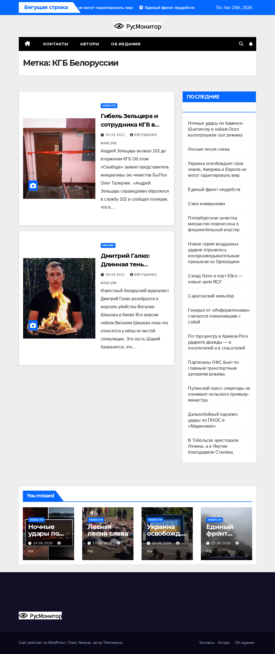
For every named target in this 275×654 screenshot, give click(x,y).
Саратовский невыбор (211, 296)
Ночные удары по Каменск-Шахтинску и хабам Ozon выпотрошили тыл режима (216, 129)
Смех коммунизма (206, 203)
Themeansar (112, 643)
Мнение (108, 245)
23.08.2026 (103, 543)
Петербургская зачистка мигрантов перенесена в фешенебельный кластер (214, 224)
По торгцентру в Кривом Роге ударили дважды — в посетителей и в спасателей (218, 342)
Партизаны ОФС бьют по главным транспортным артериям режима (213, 368)
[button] (241, 44)
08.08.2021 (116, 275)
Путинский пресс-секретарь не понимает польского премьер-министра (219, 394)
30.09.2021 (116, 135)
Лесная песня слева (209, 149)
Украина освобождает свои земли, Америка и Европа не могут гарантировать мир (217, 169)
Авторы (89, 44)
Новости (109, 105)
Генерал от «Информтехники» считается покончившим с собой (219, 316)
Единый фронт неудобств (214, 189)
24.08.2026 (43, 543)
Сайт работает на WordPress (42, 643)
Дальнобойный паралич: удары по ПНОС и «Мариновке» (213, 420)
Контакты (55, 44)
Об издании (125, 44)
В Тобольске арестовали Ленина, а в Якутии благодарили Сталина (213, 446)
